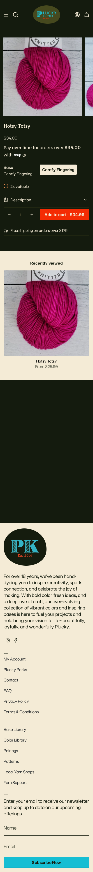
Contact (11, 680)
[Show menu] (5, 14)
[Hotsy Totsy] (46, 313)
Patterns (11, 761)
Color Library (15, 740)
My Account (15, 659)
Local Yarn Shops (19, 772)
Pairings (11, 750)
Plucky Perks (15, 669)
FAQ (8, 690)
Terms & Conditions (21, 712)
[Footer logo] (25, 546)
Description (20, 200)
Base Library (15, 729)
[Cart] (86, 14)
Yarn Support (15, 782)
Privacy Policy (16, 701)
